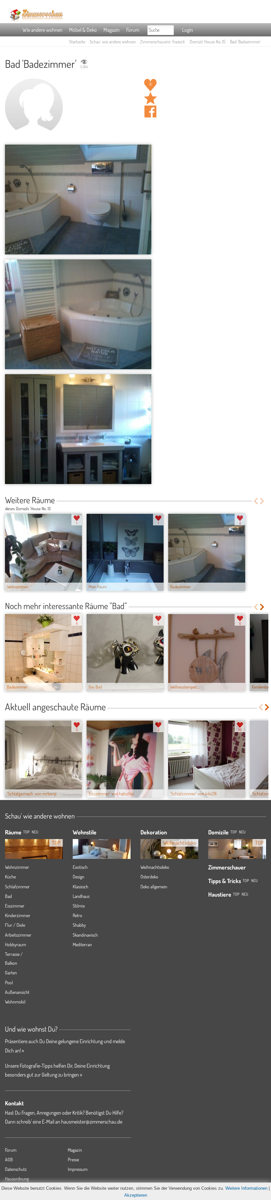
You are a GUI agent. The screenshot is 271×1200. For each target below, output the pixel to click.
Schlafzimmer (17, 886)
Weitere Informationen (246, 1188)
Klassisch (80, 886)
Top (233, 831)
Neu (242, 831)
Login (187, 29)
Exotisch (80, 867)
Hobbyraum (15, 944)
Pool (9, 982)
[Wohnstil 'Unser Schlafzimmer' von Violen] (102, 851)
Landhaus (81, 896)
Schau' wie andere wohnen (113, 41)
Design (78, 876)
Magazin (111, 29)
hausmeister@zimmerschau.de (91, 1121)
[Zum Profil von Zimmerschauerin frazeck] (34, 107)
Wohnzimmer (17, 867)
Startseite (77, 41)
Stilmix (79, 906)
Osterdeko (149, 876)
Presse (73, 1159)
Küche (10, 876)
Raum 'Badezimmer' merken (150, 98)
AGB (9, 1159)
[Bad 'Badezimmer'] (78, 199)
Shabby (79, 925)
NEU (35, 831)
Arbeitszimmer (18, 935)
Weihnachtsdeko (154, 867)
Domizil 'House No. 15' (208, 41)
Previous (255, 501)
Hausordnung (17, 1178)
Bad (8, 896)
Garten (11, 972)
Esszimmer (14, 906)
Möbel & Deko (83, 29)
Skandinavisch (85, 935)
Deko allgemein (153, 886)
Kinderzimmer (17, 915)
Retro (77, 915)
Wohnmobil (15, 1001)
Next (262, 501)
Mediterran (82, 944)
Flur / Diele (15, 925)
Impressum (78, 1169)
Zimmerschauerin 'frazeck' (162, 41)
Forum (132, 29)
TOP (26, 831)
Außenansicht (17, 992)
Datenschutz (16, 1169)
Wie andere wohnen (42, 29)
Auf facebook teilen (150, 111)
